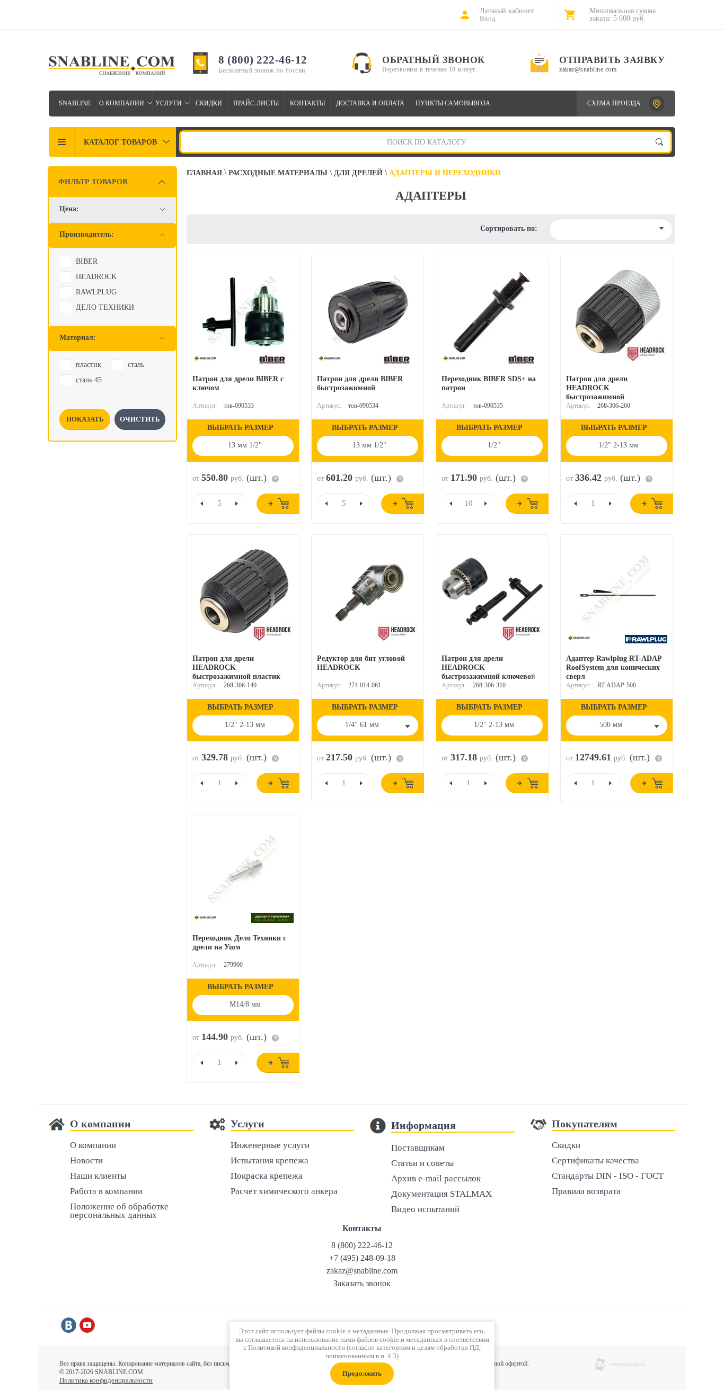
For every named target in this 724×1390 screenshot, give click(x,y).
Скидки (209, 103)
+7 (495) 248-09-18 (362, 1257)
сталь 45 (89, 380)
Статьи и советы (422, 1163)
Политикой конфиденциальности (296, 1347)
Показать (85, 419)
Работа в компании (106, 1191)
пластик (88, 365)
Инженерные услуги (270, 1145)
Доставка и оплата (370, 103)
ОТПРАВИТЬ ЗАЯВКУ (612, 60)
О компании (121, 103)
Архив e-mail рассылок (436, 1178)
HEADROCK (96, 277)
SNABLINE (75, 103)
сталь (136, 365)
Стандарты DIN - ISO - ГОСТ (608, 1176)
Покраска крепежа (267, 1176)
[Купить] (278, 504)
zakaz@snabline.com (587, 69)
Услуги (168, 103)
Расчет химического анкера (284, 1191)
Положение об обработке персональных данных (119, 1211)
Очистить (140, 419)
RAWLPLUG (96, 292)
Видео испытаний (425, 1209)
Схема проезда (614, 103)
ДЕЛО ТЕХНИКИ (105, 307)
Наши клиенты (98, 1176)
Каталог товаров (120, 142)
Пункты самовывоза (453, 103)
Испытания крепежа (269, 1160)
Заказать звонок (362, 1283)
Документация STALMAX (441, 1194)
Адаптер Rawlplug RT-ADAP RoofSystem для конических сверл (613, 667)
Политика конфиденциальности (106, 1380)
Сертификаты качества (595, 1160)
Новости (86, 1160)
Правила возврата (586, 1191)
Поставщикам (418, 1148)
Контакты (307, 103)
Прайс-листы (256, 103)
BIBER (87, 261)
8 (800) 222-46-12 (262, 59)
